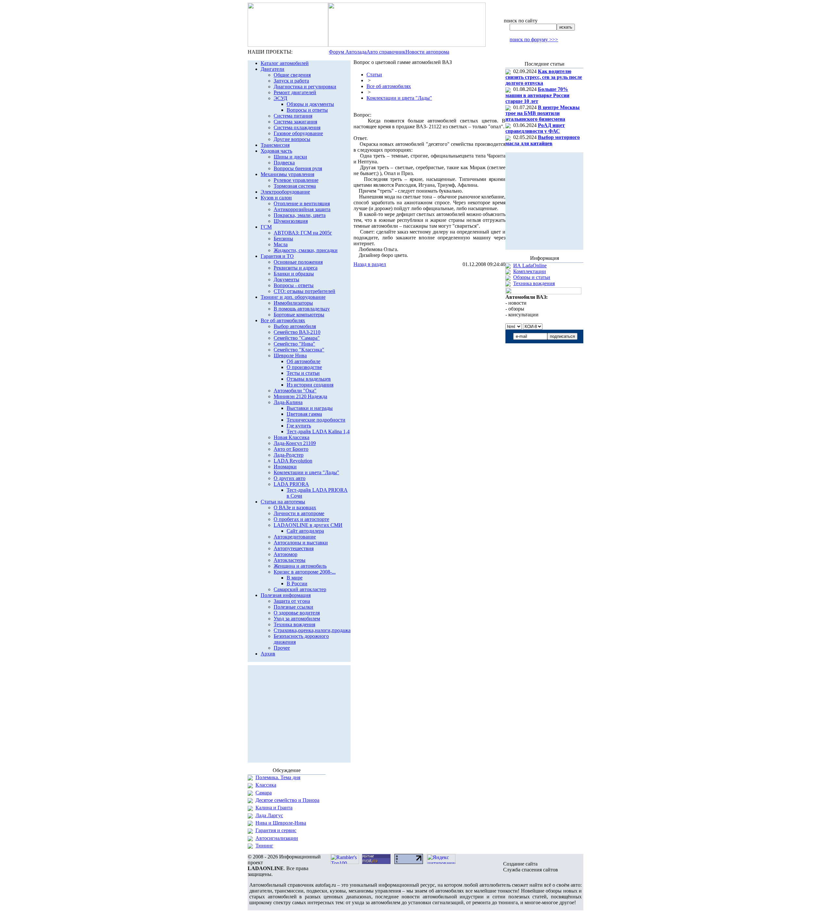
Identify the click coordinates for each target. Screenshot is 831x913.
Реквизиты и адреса (295, 268)
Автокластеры (289, 560)
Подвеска (284, 162)
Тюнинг (264, 845)
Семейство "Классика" (299, 349)
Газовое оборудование (298, 133)
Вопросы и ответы (307, 110)
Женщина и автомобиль (300, 566)
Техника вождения (294, 624)
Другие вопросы (292, 139)
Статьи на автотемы (283, 501)
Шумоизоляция (291, 221)
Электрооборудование (285, 192)
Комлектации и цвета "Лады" (306, 472)
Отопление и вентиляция (302, 203)
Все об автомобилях (283, 320)
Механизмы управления (287, 174)
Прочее (282, 648)
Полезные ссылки (293, 607)
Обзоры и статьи (531, 277)
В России (297, 583)
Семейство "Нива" (294, 344)
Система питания (293, 116)
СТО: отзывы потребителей (304, 291)
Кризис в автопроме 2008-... (305, 572)
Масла (281, 244)
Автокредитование (295, 536)
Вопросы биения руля (298, 168)
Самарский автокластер (300, 589)
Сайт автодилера (305, 531)
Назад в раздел (369, 264)
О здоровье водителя (297, 612)
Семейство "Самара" (297, 338)
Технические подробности (316, 420)
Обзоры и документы (310, 104)
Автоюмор (285, 554)
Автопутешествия (294, 548)
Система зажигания (295, 121)
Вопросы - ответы (294, 285)
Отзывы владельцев (309, 379)
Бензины (283, 238)
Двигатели (272, 69)
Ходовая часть (276, 151)
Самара (263, 792)
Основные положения (298, 262)
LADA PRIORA (291, 484)
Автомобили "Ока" (295, 390)
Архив (268, 653)
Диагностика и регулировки (305, 86)
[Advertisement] (429, 280)
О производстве (304, 367)
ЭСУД (280, 98)
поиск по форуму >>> (534, 39)
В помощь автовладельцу (302, 308)
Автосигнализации (276, 838)
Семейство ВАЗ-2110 (297, 332)
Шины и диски (290, 156)
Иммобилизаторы (293, 303)
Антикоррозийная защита (302, 209)
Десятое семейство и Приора (287, 800)
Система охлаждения (297, 127)
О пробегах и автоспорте (301, 519)
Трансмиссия (275, 145)
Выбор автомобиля (295, 326)
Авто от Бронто (291, 449)
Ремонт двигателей (295, 92)
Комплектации (529, 271)
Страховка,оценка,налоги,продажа (312, 630)
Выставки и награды (310, 408)
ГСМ (266, 227)
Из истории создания (310, 384)
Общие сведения (292, 75)
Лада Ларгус (269, 815)
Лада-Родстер (289, 455)
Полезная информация (286, 595)
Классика (265, 785)
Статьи (374, 74)
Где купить (299, 425)
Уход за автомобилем (297, 618)
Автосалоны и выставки (301, 542)
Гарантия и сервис (275, 830)
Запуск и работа (291, 80)
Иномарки (285, 466)
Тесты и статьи (303, 373)
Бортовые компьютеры (299, 314)
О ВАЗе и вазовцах (295, 507)
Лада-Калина (288, 402)
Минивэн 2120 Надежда (300, 396)
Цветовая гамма (304, 414)
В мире (295, 577)
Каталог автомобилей (285, 63)
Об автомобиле (303, 361)
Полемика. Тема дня (277, 777)
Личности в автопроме (299, 513)
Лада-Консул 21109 (295, 443)
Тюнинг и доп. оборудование (293, 297)
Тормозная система (295, 186)
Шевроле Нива (290, 355)
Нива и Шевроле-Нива (280, 823)
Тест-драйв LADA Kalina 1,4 (318, 431)
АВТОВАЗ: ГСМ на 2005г (303, 232)
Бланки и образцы (294, 273)
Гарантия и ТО (277, 256)
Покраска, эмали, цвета (300, 215)
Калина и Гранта (273, 807)
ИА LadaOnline (530, 265)
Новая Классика (291, 437)
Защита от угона (292, 601)
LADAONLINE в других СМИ (308, 525)
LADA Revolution (293, 460)
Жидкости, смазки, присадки (306, 250)
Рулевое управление (296, 180)
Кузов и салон (276, 197)
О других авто (289, 478)
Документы (286, 279)
